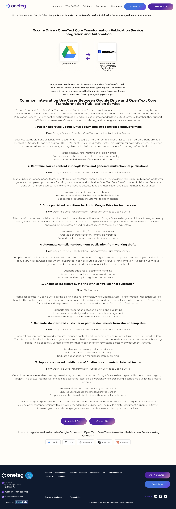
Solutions (87, 6)
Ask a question (157, 475)
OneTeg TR (61, 476)
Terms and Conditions (53, 497)
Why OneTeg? (72, 6)
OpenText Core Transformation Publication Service (107, 67)
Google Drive (41, 15)
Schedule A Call (161, 7)
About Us (57, 6)
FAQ (104, 472)
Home (15, 15)
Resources (116, 6)
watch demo (157, 484)
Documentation (115, 472)
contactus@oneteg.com (14, 497)
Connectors (101, 6)
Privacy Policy (75, 497)
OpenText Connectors (78, 472)
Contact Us (135, 7)
